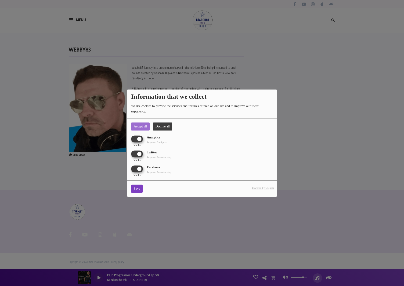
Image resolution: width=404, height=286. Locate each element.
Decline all (162, 126)
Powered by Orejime (263, 187)
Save (137, 188)
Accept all (140, 126)
